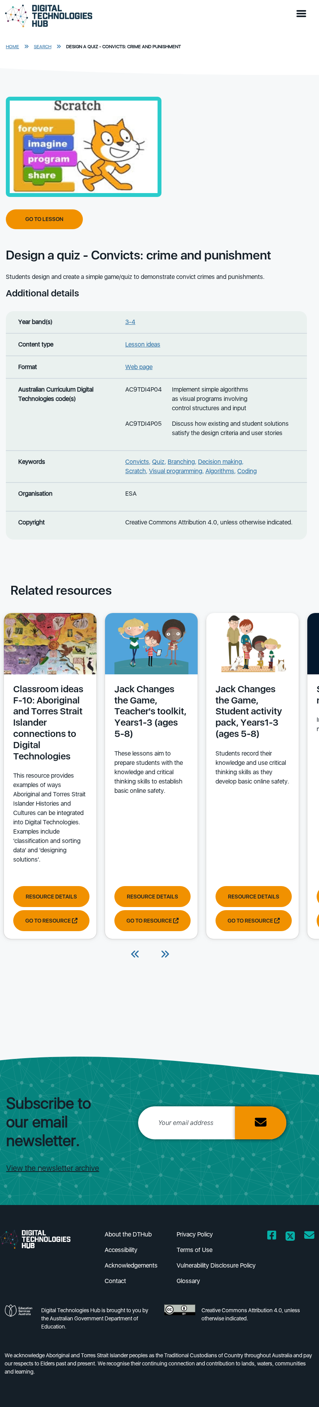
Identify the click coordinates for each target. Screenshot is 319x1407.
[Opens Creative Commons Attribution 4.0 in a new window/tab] (179, 1320)
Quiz (158, 461)
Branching (181, 461)
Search (42, 46)
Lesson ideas (142, 344)
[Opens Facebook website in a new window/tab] (271, 1236)
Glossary (188, 1281)
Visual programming (175, 471)
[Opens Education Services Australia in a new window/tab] (20, 1320)
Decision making (220, 461)
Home (12, 46)
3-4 (130, 322)
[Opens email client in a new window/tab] (309, 1236)
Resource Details (51, 896)
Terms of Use (194, 1250)
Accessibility (121, 1250)
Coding (247, 471)
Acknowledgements (131, 1265)
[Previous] (135, 954)
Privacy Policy (195, 1234)
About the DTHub (128, 1234)
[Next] (165, 954)
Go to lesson (44, 219)
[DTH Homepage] (41, 1239)
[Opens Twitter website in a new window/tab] (290, 1236)
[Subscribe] (260, 1122)
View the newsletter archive (52, 1168)
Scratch (135, 471)
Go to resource (48, 921)
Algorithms (219, 471)
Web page (138, 367)
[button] (303, 14)
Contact (115, 1281)
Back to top (297, 1390)
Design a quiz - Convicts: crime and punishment (123, 46)
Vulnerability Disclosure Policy (216, 1265)
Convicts (137, 461)
